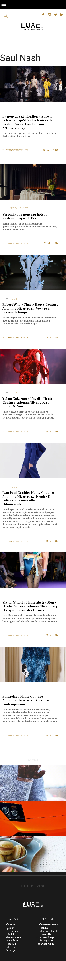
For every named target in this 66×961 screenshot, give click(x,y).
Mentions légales (49, 931)
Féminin (10, 934)
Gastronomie (13, 937)
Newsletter (45, 934)
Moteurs (11, 947)
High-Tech (12, 940)
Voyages (11, 950)
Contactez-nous (48, 924)
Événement (13, 931)
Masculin (11, 944)
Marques (44, 928)
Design (10, 928)
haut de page (33, 886)
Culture (10, 924)
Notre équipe (47, 937)
